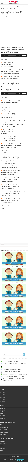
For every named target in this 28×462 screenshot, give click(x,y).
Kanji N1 (2, 418)
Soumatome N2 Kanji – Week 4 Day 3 (12, 369)
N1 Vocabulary (4, 434)
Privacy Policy (18, 456)
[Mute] (21, 55)
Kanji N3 (2, 413)
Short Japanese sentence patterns (11, 371)
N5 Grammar (3, 441)
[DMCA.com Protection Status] (20, 460)
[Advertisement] (14, 32)
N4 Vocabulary (4, 427)
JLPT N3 (2, 397)
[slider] (24, 55)
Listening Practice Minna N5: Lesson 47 (12, 315)
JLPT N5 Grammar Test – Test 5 (11, 361)
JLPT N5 (2, 392)
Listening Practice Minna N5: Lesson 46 (12, 331)
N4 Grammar (3, 443)
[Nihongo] (14, 2)
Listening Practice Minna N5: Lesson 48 (12, 299)
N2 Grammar (3, 448)
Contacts (12, 456)
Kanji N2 (2, 415)
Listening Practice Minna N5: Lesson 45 (12, 347)
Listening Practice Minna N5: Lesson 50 (12, 267)
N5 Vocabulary (4, 424)
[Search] (24, 354)
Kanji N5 (2, 408)
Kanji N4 (2, 411)
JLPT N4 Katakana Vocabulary (11, 367)
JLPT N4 (2, 394)
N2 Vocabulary (4, 432)
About (7, 456)
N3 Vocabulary (4, 429)
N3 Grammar (3, 446)
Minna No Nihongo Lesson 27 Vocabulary (13, 376)
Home (1, 6)
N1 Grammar (3, 450)
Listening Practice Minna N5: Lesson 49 (12, 283)
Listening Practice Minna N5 (12, 6)
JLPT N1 (2, 402)
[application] (14, 55)
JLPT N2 (2, 399)
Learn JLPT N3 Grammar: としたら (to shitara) (15, 374)
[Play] (3, 55)
